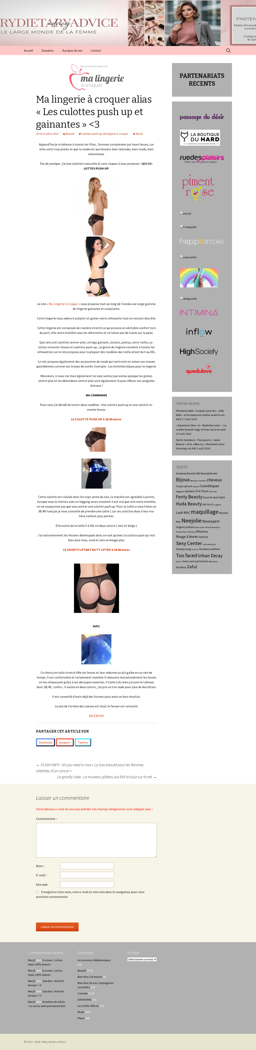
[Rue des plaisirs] (202, 159)
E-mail (41, 875)
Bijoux (183, 479)
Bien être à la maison (90, 977)
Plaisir (81, 1018)
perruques (200, 527)
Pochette (192, 532)
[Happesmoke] (202, 242)
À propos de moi (72, 50)
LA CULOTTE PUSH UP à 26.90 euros (96, 419)
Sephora (203, 537)
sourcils (194, 549)
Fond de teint (210, 497)
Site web (42, 884)
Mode (81, 1012)
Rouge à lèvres (187, 536)
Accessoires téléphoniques (94, 960)
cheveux (214, 480)
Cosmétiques (209, 486)
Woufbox (181, 567)
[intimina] (199, 312)
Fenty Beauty (189, 497)
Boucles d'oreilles (198, 480)
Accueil (28, 50)
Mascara (223, 513)
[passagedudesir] (202, 117)
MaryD (139, 134)
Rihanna (202, 531)
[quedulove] (199, 369)
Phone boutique (212, 527)
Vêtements (213, 561)
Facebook (45, 742)
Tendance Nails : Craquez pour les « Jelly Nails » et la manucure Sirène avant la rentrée (200, 415)
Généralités (85, 999)
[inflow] (199, 331)
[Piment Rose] (198, 187)
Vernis (179, 561)
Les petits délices (88, 1006)
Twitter (83, 742)
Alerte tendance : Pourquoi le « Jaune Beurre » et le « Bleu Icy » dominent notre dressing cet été (200, 444)
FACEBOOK (96, 716)
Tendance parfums (209, 549)
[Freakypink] (188, 227)
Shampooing (183, 549)
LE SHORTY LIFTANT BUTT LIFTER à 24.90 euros (96, 550)
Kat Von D (207, 504)
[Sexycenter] (188, 257)
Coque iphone (184, 486)
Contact (96, 50)
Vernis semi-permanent (195, 561)
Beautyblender (209, 473)
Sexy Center (189, 543)
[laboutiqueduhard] (200, 137)
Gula (222, 497)
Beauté (70, 134)
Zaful (192, 566)
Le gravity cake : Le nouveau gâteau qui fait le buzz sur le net (107, 776)
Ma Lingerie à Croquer (63, 304)
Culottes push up (92, 134)
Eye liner (213, 491)
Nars (178, 521)
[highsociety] (199, 351)
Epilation (190, 491)
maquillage (204, 511)
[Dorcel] (185, 213)
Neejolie (191, 520)
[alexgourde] (188, 298)
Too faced (186, 555)
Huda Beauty (189, 504)
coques (196, 486)
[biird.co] (199, 277)
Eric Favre (202, 491)
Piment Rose (181, 532)
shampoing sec (209, 544)
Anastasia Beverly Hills (188, 473)
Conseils (83, 993)
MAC (187, 512)
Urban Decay (210, 555)
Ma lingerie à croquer (115, 134)
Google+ (65, 742)
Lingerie (217, 504)
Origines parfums (185, 527)
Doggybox (180, 491)
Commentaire (46, 819)
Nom (40, 866)
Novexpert (211, 521)
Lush (179, 512)
